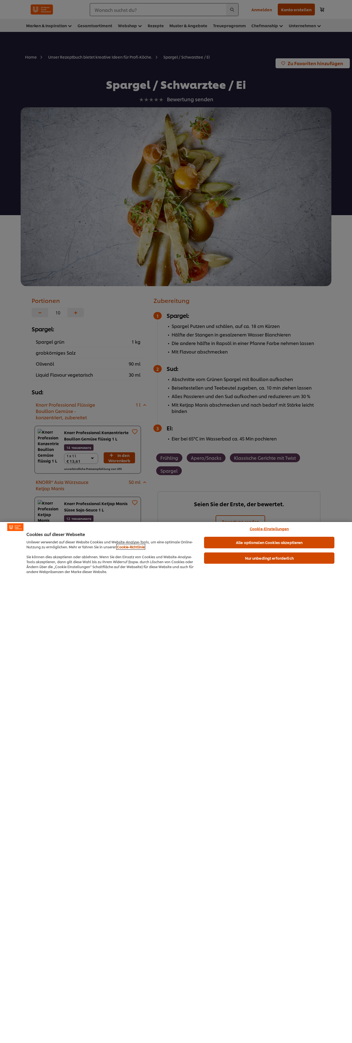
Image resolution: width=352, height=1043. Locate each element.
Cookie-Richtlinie (131, 546)
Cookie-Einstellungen (269, 528)
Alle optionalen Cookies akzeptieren (269, 542)
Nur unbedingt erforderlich (269, 557)
